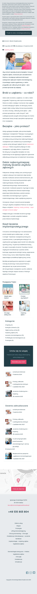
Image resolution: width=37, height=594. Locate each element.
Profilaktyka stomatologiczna (14, 338)
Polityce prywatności (18, 14)
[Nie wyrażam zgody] (35, 18)
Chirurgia (18, 557)
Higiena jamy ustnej (11, 330)
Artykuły (7, 325)
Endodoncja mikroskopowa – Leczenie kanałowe (18, 537)
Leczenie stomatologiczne (13, 335)
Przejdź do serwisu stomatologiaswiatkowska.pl (18, 33)
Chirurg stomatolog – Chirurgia (18, 533)
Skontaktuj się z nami (18, 362)
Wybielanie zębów (18, 544)
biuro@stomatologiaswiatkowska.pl (18, 505)
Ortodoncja (18, 562)
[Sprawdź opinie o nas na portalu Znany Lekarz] (34, 572)
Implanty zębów (9, 50)
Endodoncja (18, 559)
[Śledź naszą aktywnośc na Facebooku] (27, 572)
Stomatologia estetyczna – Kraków (18, 551)
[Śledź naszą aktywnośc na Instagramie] (30, 572)
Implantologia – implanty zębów (18, 541)
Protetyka (8, 340)
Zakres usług (18, 523)
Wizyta (18, 526)
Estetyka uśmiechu (11, 327)
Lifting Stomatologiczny (18, 531)
